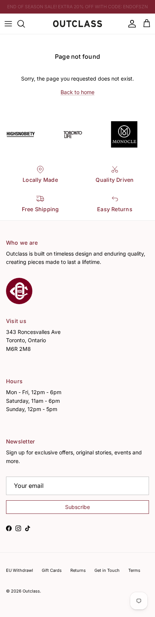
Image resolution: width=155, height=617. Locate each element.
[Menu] (8, 23)
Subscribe (77, 507)
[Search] (25, 23)
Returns (78, 570)
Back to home (77, 92)
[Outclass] (77, 23)
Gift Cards (52, 570)
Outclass (31, 591)
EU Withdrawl (19, 570)
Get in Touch (107, 570)
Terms (134, 570)
